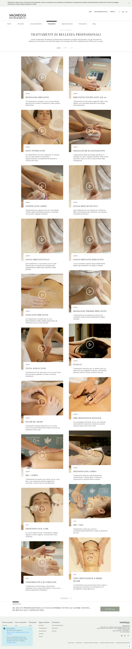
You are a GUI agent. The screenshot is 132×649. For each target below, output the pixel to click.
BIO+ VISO (78, 525)
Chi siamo (4, 625)
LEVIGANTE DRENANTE (37, 314)
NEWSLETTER (17, 604)
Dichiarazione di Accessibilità (123, 642)
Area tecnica (55, 628)
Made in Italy (5, 633)
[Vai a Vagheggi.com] (17, 17)
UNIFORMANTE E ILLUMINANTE (41, 582)
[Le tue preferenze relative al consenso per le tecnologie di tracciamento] (129, 646)
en (127, 12)
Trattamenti (33, 622)
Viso (30, 628)
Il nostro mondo (7, 622)
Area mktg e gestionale (57, 625)
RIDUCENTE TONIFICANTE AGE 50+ (90, 97)
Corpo (30, 625)
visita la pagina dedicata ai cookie (26, 4)
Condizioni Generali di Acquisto (91, 642)
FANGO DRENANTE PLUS (38, 259)
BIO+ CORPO (32, 475)
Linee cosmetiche (21, 622)
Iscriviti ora (110, 609)
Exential (41, 636)
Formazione (56, 622)
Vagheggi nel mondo (7, 636)
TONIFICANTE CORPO (36, 206)
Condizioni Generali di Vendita (107, 642)
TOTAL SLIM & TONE (36, 368)
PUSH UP (77, 364)
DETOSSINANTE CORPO (84, 471)
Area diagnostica (43, 628)
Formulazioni (5, 631)
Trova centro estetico (100, 11)
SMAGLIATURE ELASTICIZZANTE (89, 150)
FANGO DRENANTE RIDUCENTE (88, 259)
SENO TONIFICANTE (35, 150)
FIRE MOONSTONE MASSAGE (87, 418)
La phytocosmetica (6, 628)
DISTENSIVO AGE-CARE (37, 528)
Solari (16, 631)
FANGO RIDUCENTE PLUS (85, 206)
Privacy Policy (71, 642)
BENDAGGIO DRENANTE (37, 97)
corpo (65, 48)
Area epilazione (42, 631)
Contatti (112, 11)
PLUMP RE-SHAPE (34, 421)
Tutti (59, 48)
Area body (41, 625)
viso (71, 48)
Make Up (17, 633)
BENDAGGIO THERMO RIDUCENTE (90, 311)
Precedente (64, 598)
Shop (90, 11)
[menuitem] (9, 24)
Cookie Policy (79, 642)
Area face (41, 633)
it (123, 12)
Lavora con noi (5, 639)
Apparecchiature (44, 622)
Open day (54, 631)
